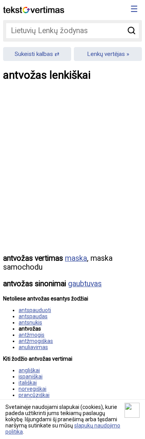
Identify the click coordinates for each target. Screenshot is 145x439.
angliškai (29, 370)
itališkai (28, 383)
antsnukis (30, 322)
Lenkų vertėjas (106, 54)
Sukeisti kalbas (34, 54)
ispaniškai (31, 376)
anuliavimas (33, 347)
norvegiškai (32, 389)
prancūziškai (34, 395)
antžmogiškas (36, 341)
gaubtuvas (85, 283)
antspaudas (33, 316)
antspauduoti (35, 310)
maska (76, 258)
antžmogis (31, 335)
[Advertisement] (72, 173)
